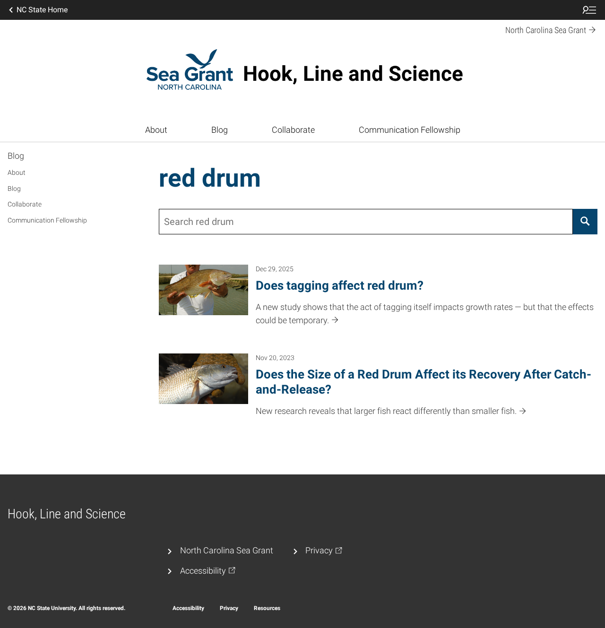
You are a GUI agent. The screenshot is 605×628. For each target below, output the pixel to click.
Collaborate (293, 130)
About (156, 130)
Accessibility (188, 608)
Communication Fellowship (409, 130)
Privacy (229, 608)
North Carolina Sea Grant (226, 550)
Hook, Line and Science (353, 73)
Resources (267, 608)
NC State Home (42, 9)
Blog (219, 130)
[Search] (585, 221)
